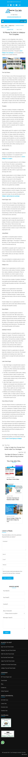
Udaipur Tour (11, 25)
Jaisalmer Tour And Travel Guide (8, 664)
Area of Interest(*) (7, 611)
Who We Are (24, 754)
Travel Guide (4, 680)
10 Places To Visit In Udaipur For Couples (14, 33)
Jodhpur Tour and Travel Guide (8, 668)
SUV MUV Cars (4, 700)
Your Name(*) (6, 590)
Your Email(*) (6, 597)
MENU (22, 21)
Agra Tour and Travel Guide (7, 646)
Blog (6, 25)
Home (2, 25)
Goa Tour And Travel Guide (7, 657)
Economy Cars (4, 707)
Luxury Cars (4, 703)
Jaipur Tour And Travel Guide (7, 661)
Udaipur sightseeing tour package (11, 196)
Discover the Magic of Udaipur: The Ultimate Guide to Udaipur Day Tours (14, 519)
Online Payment (4, 691)
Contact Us (3, 687)
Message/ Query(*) (7, 617)
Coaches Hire (4, 710)
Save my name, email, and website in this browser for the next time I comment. (12, 572)
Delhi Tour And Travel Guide (7, 654)
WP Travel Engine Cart (6, 677)
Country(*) (5, 604)
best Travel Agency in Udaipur (14, 438)
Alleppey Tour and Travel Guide (8, 650)
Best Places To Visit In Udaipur (13, 479)
